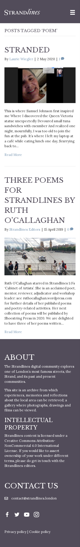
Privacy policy (15, 532)
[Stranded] (40, 85)
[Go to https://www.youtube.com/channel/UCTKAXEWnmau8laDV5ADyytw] (26, 515)
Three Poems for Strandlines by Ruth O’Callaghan (39, 200)
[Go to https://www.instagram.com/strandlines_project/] (36, 515)
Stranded (27, 50)
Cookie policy (39, 532)
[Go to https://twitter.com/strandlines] (17, 515)
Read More (13, 155)
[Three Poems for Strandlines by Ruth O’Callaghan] (40, 256)
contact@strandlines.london (34, 498)
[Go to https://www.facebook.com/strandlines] (7, 515)
